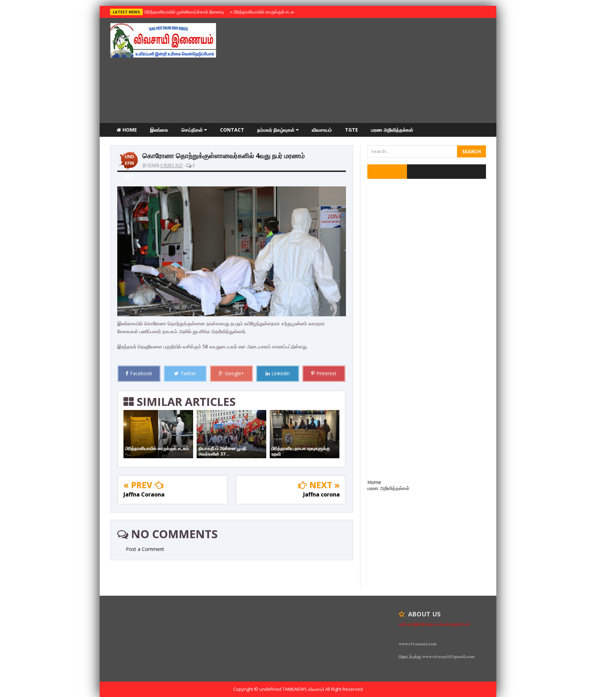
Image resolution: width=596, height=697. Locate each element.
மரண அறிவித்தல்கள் (392, 129)
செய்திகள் (192, 129)
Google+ (234, 373)
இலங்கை (159, 129)
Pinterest (326, 373)
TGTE (351, 129)
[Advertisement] (360, 71)
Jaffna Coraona (144, 494)
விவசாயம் (322, 129)
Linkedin (280, 373)
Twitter (188, 373)
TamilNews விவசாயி (303, 689)
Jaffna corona (321, 494)
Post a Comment (145, 549)
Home (129, 129)
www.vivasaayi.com (418, 643)
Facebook (141, 373)
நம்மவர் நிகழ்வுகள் (276, 129)
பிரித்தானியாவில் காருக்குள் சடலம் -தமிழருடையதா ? (280, 12)
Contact (232, 129)
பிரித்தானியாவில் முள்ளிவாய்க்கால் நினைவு (183, 12)
